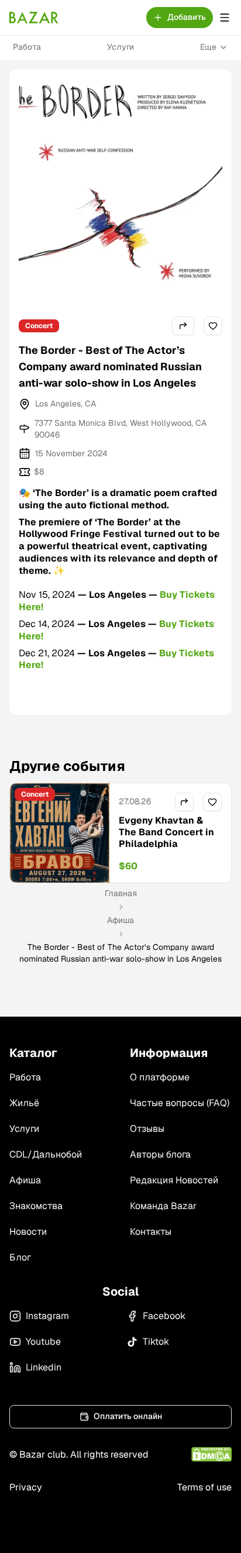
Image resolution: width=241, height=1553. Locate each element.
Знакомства (36, 1206)
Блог (20, 1257)
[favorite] (213, 325)
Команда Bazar (163, 1206)
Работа (27, 47)
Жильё (24, 1103)
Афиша (120, 920)
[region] (120, 833)
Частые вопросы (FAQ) (179, 1103)
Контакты (150, 1231)
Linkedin (43, 1367)
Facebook (164, 1316)
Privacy (25, 1487)
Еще (208, 47)
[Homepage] (33, 17)
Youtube (43, 1341)
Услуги (120, 47)
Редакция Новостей (174, 1180)
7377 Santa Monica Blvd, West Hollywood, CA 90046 (120, 429)
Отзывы (147, 1128)
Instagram (47, 1316)
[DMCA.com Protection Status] (211, 1454)
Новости (28, 1231)
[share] (183, 325)
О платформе (160, 1077)
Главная (121, 893)
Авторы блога (160, 1154)
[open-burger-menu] (225, 17)
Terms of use (204, 1487)
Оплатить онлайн (128, 1416)
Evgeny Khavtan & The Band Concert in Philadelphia (166, 832)
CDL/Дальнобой (45, 1154)
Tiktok (156, 1341)
